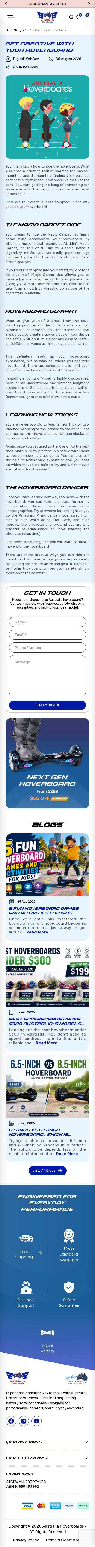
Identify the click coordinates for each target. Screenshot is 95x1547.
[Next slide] (89, 3)
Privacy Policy (26, 1540)
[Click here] (47, 763)
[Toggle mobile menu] (11, 17)
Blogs (19, 30)
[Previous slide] (6, 3)
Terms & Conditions (63, 1540)
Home (10, 30)
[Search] (71, 17)
